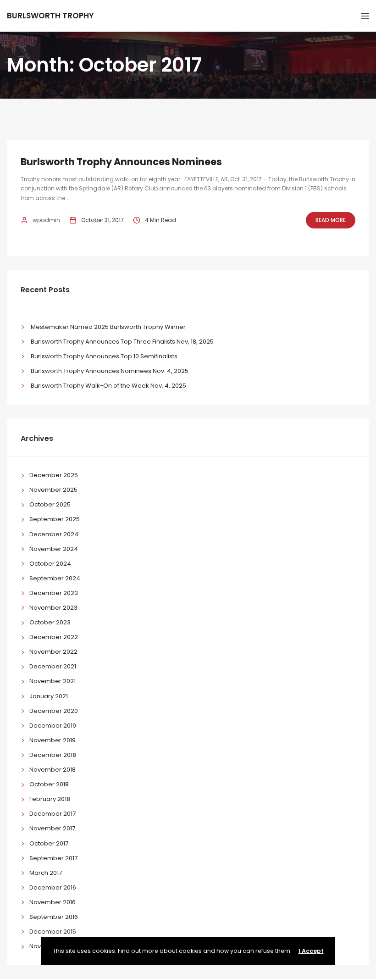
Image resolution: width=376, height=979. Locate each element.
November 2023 (53, 607)
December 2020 (53, 710)
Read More (330, 220)
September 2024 (54, 578)
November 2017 (52, 828)
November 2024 (53, 549)
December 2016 (52, 887)
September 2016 (53, 916)
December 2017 (52, 813)
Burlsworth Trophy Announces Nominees (121, 161)
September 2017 (53, 858)
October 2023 (50, 622)
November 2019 (52, 740)
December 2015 (52, 931)
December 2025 (53, 475)
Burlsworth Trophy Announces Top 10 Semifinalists (104, 356)
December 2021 (52, 666)
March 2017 (45, 872)
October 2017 (48, 843)
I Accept (311, 951)
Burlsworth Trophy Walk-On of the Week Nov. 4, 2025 (108, 385)
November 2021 (52, 681)
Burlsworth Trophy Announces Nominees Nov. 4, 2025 (109, 371)
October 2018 (49, 784)
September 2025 (54, 519)
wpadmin (46, 220)
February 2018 (49, 799)
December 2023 (53, 593)
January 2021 (48, 696)
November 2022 (53, 651)
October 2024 (50, 563)
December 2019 (52, 725)
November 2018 (52, 769)
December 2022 (53, 637)
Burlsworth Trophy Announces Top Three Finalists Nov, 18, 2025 (122, 341)
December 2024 (53, 534)
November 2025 (53, 489)
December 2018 (52, 755)
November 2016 (52, 902)
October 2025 (50, 504)
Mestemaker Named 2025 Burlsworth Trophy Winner (108, 327)
